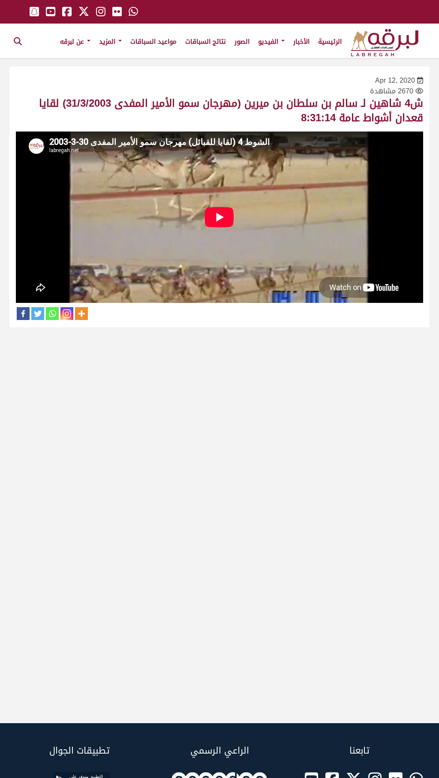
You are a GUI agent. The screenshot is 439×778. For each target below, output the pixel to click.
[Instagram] (66, 313)
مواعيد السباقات (153, 42)
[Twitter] (37, 313)
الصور (242, 42)
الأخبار (301, 42)
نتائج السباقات (205, 42)
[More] (81, 313)
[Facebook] (23, 313)
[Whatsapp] (52, 313)
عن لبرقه (73, 42)
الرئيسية (330, 42)
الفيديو (269, 42)
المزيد (108, 42)
